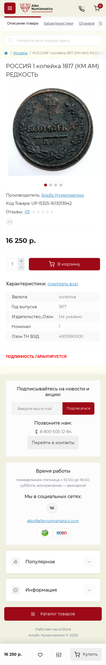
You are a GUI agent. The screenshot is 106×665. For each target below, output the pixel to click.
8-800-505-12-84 (56, 431)
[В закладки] (40, 654)
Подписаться (78, 408)
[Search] (10, 40)
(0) (27, 212)
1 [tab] (45, 185)
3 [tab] (55, 185)
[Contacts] (81, 8)
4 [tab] (60, 185)
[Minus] (21, 267)
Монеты (20, 53)
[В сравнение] (59, 654)
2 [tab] (50, 185)
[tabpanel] (53, 129)
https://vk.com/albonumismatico (52, 508)
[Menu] (10, 8)
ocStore (64, 629)
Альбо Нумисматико (62, 195)
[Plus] (21, 261)
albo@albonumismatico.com (53, 521)
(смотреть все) (62, 283)
